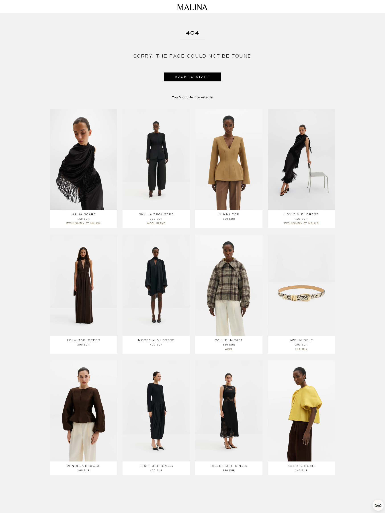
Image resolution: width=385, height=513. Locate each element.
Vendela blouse (83, 465)
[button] (378, 505)
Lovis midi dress (302, 214)
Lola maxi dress (83, 340)
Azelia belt (301, 340)
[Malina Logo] (192, 7)
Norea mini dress (156, 340)
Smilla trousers (156, 214)
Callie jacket (229, 340)
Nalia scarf (83, 214)
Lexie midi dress (156, 465)
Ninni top (229, 214)
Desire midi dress (229, 465)
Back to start (192, 77)
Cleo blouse (301, 465)
